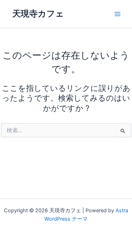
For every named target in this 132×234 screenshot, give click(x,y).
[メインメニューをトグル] (117, 14)
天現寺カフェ (38, 13)
